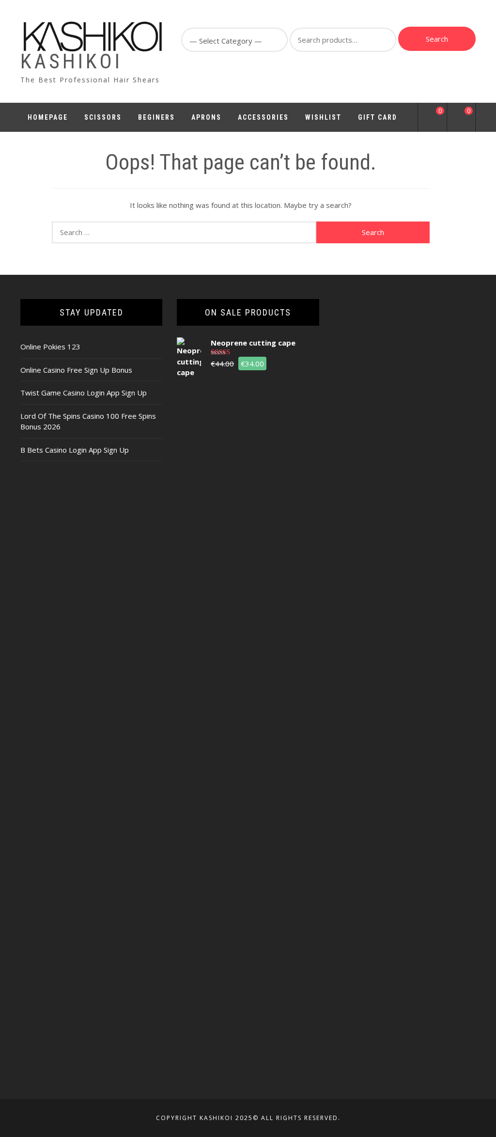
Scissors (103, 117)
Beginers (156, 117)
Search (437, 39)
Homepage (48, 117)
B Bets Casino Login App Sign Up (74, 450)
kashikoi (71, 61)
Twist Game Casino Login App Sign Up (83, 392)
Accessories (263, 117)
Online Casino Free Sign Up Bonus (76, 370)
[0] (432, 119)
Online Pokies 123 (50, 346)
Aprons (206, 117)
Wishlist (323, 117)
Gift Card (377, 117)
